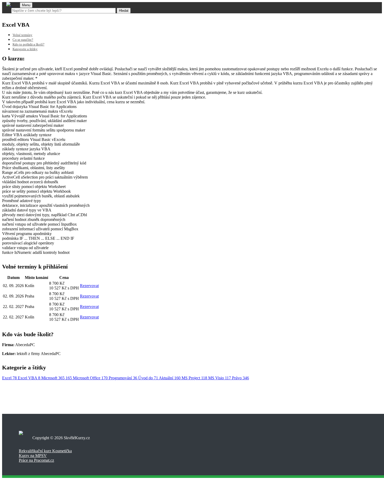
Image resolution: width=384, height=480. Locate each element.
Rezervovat (89, 285)
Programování (123, 378)
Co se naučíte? (23, 40)
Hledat (124, 11)
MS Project (194, 378)
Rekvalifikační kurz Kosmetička (45, 451)
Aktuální (170, 378)
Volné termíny (22, 35)
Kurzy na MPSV (33, 455)
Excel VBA (29, 378)
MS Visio (219, 378)
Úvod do (148, 378)
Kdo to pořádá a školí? (28, 44)
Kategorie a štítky (25, 49)
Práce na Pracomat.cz (36, 460)
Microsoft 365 (56, 378)
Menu (26, 5)
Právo (240, 378)
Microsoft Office (90, 378)
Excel (9, 378)
